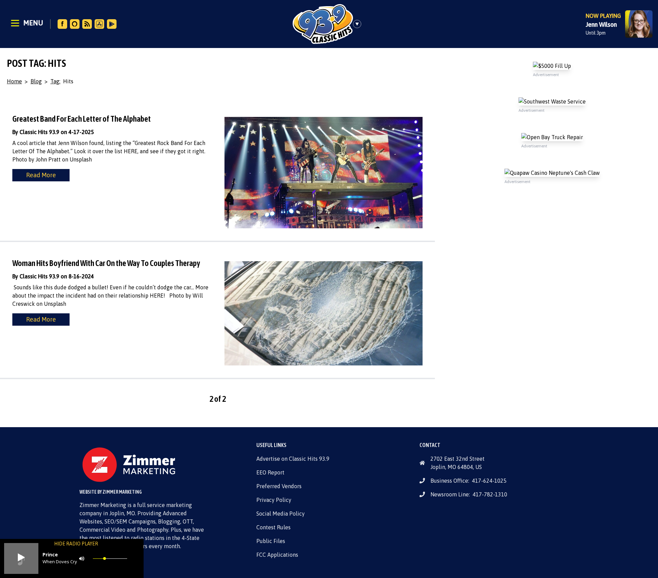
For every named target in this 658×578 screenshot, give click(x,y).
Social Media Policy (280, 513)
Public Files (270, 541)
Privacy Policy (273, 500)
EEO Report (270, 472)
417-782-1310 (490, 494)
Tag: (55, 81)
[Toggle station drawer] (359, 24)
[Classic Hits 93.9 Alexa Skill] (75, 24)
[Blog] (87, 24)
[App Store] (99, 24)
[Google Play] (112, 24)
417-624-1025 (489, 481)
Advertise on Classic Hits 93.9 (292, 459)
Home (14, 81)
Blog (36, 81)
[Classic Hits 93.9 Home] (323, 24)
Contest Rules (273, 527)
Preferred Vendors (279, 486)
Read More (41, 175)
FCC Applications (277, 555)
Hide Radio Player (76, 543)
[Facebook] (62, 24)
